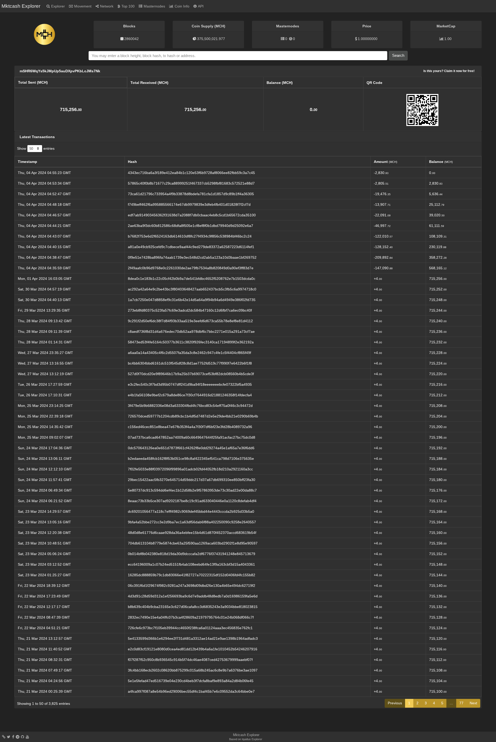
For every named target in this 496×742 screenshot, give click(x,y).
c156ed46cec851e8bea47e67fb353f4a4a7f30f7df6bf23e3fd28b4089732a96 (190, 427)
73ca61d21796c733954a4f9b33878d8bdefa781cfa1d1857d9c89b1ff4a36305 (191, 194)
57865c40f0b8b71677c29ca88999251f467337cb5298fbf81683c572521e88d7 (191, 183)
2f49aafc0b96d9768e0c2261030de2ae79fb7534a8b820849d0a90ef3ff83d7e (190, 268)
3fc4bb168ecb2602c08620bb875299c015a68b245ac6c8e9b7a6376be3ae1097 (193, 670)
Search (398, 55)
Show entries (36, 148)
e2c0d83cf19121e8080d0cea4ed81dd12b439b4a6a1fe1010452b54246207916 (192, 649)
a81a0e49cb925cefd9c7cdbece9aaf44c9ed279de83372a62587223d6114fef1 (191, 247)
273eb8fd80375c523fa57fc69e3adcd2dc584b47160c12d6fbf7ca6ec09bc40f (190, 310)
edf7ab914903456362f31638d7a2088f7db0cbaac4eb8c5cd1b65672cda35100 (192, 215)
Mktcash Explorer (21, 6)
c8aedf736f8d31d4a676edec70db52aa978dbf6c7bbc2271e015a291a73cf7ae (191, 331)
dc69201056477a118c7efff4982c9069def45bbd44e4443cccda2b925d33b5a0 (191, 511)
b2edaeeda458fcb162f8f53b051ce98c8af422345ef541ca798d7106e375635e (191, 458)
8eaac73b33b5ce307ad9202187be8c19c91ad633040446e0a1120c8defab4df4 (192, 501)
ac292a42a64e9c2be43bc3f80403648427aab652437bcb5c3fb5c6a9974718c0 (192, 289)
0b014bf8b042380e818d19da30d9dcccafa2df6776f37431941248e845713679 (191, 554)
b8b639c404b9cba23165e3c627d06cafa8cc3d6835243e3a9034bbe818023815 (193, 607)
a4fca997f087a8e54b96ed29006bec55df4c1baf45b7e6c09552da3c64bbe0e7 (191, 691)
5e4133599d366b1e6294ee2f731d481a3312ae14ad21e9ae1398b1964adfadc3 (193, 638)
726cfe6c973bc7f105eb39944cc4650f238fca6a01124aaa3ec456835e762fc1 (190, 628)
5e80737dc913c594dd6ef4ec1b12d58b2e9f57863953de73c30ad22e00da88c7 (192, 490)
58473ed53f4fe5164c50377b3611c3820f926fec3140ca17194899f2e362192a (191, 342)
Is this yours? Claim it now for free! (449, 71)
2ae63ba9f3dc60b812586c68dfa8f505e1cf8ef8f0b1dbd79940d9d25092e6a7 (190, 226)
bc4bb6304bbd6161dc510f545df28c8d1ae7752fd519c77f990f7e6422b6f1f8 (190, 363)
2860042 (131, 39)
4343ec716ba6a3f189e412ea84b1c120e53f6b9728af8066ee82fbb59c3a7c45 (191, 173)
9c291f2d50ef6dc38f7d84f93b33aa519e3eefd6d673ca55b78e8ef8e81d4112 (190, 321)
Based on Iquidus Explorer (245, 739)
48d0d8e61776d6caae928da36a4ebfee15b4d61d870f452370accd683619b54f (192, 533)
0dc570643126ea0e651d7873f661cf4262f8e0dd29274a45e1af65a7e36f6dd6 (191, 448)
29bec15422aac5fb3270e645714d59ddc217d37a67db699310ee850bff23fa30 (191, 480)
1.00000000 (367, 39)
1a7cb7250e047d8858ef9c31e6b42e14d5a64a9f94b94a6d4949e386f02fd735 (191, 300)
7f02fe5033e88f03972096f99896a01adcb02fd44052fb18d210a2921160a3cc (190, 469)
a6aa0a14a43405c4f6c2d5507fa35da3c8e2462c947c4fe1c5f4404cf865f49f (189, 353)
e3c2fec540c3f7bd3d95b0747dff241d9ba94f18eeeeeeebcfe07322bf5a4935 (190, 384)
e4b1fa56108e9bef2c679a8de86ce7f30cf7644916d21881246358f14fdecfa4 (190, 395)
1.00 (448, 39)
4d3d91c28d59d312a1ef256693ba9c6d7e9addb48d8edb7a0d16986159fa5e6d (193, 596)
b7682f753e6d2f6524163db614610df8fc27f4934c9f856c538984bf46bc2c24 (190, 236)
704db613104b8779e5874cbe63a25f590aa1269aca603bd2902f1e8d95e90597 (193, 543)
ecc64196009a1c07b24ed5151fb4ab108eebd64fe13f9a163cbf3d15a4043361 (191, 564)
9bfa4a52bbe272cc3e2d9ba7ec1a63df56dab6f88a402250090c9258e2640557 (192, 522)
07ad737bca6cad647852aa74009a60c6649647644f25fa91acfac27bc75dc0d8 (191, 437)
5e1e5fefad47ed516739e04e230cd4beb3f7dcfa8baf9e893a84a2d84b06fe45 (190, 681)
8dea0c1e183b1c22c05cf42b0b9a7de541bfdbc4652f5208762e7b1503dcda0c (191, 279)
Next (473, 703)
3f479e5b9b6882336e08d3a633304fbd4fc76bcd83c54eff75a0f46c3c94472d (190, 406)
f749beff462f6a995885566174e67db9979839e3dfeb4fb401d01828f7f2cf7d (189, 204)
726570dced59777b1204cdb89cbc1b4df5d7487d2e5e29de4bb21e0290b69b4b (193, 416)
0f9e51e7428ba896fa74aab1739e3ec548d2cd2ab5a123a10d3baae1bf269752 (192, 257)
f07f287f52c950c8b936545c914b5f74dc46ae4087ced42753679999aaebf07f (190, 660)
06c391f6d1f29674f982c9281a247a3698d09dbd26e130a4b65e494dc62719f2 (191, 585)
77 (461, 703)
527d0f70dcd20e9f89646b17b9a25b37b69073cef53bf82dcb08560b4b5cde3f (191, 374)
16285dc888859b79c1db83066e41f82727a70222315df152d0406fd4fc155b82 (191, 575)
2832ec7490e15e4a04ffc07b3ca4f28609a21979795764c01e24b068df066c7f (191, 617)
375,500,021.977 (211, 39)
